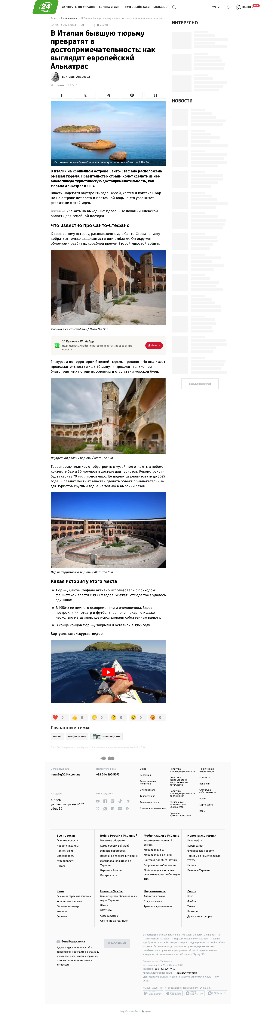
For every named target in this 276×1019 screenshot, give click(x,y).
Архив (202, 798)
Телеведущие (147, 796)
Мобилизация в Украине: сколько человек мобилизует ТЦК (162, 874)
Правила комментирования (180, 814)
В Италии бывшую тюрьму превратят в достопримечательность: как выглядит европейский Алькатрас (123, 18)
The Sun (71, 85)
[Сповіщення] (228, 7)
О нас (143, 769)
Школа (104, 905)
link (97, 801)
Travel (54, 18)
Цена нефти (194, 840)
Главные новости (67, 840)
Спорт (191, 891)
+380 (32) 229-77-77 (164, 968)
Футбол (192, 901)
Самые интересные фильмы (74, 896)
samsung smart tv (217, 993)
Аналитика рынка (155, 896)
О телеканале (147, 790)
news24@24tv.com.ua (66, 774)
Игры (202, 811)
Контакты (204, 777)
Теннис (191, 906)
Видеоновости (66, 855)
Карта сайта (206, 805)
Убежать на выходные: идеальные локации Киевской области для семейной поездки (104, 213)
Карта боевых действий (115, 845)
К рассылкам (117, 943)
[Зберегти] (155, 95)
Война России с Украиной (118, 835)
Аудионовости (65, 861)
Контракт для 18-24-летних (160, 860)
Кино (60, 891)
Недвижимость (155, 891)
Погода (61, 866)
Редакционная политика (148, 782)
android (153, 993)
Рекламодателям (149, 802)
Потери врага (108, 875)
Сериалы (62, 916)
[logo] (45, 7)
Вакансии (204, 784)
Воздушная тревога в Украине (119, 855)
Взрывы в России (111, 870)
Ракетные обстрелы (112, 840)
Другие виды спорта (199, 916)
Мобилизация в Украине (161, 835)
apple (174, 993)
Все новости (66, 835)
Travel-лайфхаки (136, 7)
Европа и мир (109, 7)
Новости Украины (68, 845)
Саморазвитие (109, 915)
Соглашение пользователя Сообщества (178, 804)
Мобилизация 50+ (155, 849)
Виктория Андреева (76, 76)
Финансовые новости (200, 850)
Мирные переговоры (113, 850)
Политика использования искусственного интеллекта (179, 781)
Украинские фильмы (69, 901)
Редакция (145, 775)
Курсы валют (195, 845)
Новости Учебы (111, 891)
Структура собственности (207, 791)
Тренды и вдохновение (158, 906)
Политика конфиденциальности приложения (182, 793)
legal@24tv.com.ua (186, 972)
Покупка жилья (153, 901)
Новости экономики (201, 835)
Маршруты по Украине (78, 7)
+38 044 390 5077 (107, 774)
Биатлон (192, 911)
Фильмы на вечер (68, 906)
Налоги (191, 865)
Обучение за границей (114, 920)
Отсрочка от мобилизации (160, 865)
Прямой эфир (65, 850)
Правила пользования (153, 808)
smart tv (195, 993)
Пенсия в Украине (198, 870)
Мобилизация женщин (158, 855)
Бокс (190, 896)
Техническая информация (206, 770)
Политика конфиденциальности (182, 770)
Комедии (62, 911)
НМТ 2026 (106, 910)
